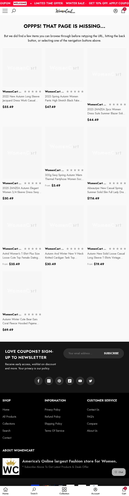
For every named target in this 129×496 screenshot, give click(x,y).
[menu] (5, 10)
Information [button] (55, 400)
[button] (13, 10)
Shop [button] (7, 400)
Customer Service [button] (102, 400)
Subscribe (111, 353)
